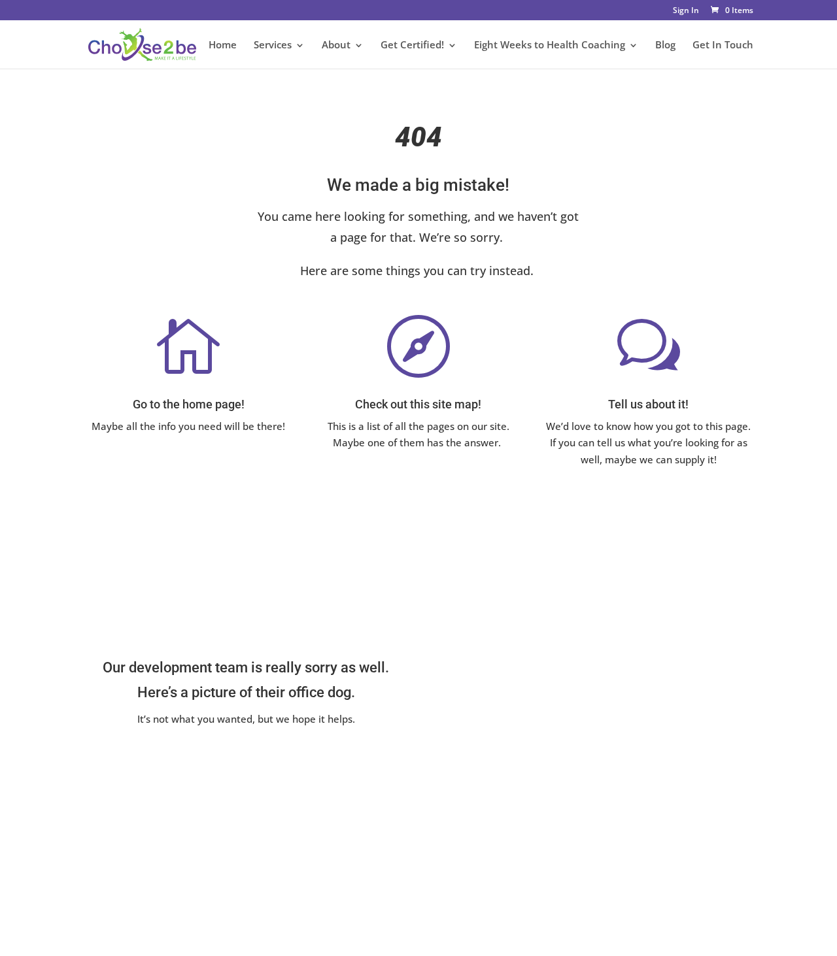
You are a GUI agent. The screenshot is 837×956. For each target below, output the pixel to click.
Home (223, 45)
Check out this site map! (418, 404)
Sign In (686, 11)
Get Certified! (412, 45)
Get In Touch (722, 45)
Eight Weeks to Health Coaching (549, 45)
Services (273, 45)
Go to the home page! (189, 404)
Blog (665, 45)
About (336, 45)
